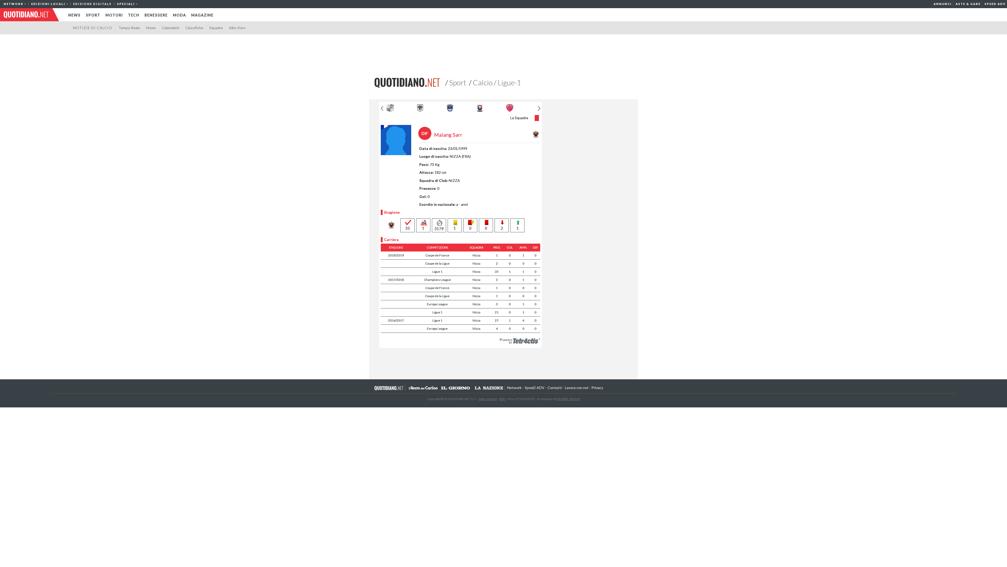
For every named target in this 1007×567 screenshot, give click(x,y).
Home (151, 27)
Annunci (943, 4)
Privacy (597, 387)
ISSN (502, 399)
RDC (423, 388)
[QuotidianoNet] (407, 82)
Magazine (202, 15)
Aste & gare (968, 4)
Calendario (170, 27)
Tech (133, 15)
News (74, 15)
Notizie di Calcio (92, 27)
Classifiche (194, 27)
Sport (93, 15)
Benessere (156, 15)
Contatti (555, 387)
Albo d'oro (237, 27)
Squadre (216, 27)
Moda (179, 15)
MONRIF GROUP (568, 399)
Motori (114, 15)
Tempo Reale (129, 27)
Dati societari (488, 399)
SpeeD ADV (995, 4)
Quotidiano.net (388, 388)
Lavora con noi (576, 387)
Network (514, 387)
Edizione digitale (92, 4)
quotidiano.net (26, 14)
